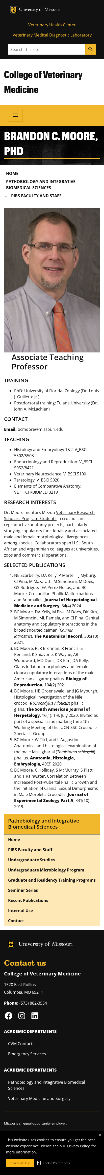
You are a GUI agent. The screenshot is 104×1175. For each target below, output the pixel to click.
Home (12, 173)
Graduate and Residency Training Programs (52, 880)
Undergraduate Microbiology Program (46, 870)
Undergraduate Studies (31, 860)
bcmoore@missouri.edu (41, 429)
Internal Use (20, 910)
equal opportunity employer (44, 1123)
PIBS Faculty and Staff (36, 196)
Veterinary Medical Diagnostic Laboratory (52, 35)
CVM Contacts (21, 1043)
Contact (16, 920)
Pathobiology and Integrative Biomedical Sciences (40, 184)
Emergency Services (27, 1054)
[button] (53, 1163)
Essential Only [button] (20, 1163)
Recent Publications (28, 900)
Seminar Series (23, 890)
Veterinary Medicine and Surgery (39, 1098)
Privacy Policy (78, 1146)
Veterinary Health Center (52, 25)
